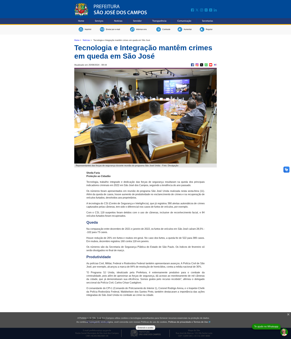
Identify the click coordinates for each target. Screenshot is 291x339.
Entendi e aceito (145, 327)
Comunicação (184, 21)
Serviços (99, 21)
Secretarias (207, 21)
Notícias (118, 21)
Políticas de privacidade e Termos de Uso (188, 322)
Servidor (137, 21)
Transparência (159, 21)
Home (81, 21)
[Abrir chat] (284, 332)
